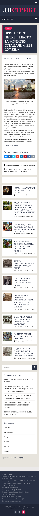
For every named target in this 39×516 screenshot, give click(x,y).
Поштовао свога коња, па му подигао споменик (20, 165)
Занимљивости (8, 432)
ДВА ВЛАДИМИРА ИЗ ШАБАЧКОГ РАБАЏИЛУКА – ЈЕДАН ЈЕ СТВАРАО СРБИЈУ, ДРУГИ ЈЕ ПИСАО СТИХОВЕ (24, 301)
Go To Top (23, 512)
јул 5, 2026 (18, 341)
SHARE (32, 58)
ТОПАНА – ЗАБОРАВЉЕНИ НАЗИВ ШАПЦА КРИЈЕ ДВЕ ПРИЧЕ (24, 264)
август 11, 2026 (20, 253)
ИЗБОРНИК (8, 19)
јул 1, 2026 (18, 358)
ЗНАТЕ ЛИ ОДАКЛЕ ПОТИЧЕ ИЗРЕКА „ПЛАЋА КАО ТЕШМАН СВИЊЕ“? (24, 281)
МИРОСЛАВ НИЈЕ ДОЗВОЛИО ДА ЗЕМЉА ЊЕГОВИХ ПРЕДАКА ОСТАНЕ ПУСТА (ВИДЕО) (24, 246)
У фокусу (8, 28)
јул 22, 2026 (18, 287)
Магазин (6, 441)
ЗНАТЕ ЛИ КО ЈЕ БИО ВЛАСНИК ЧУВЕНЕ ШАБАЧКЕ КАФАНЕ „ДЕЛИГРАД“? (23, 320)
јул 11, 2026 (18, 326)
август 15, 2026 (20, 234)
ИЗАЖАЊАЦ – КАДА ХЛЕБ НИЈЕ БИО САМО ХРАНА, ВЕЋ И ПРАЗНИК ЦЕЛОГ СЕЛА (24, 228)
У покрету (7, 446)
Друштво (7, 427)
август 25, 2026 (20, 195)
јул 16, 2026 (18, 309)
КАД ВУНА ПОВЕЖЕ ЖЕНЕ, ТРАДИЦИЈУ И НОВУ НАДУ (23, 336)
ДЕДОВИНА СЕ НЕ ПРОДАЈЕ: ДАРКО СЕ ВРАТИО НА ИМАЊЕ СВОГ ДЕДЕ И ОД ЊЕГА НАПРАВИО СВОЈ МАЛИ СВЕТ (24, 209)
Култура (6, 437)
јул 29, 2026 (18, 270)
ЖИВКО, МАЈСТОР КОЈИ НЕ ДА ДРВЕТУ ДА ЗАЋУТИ (24, 190)
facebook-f (15, 512)
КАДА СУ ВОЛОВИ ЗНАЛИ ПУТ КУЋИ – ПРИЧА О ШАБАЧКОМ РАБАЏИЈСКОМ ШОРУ (23, 352)
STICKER (27, 508)
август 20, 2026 (20, 217)
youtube (19, 512)
